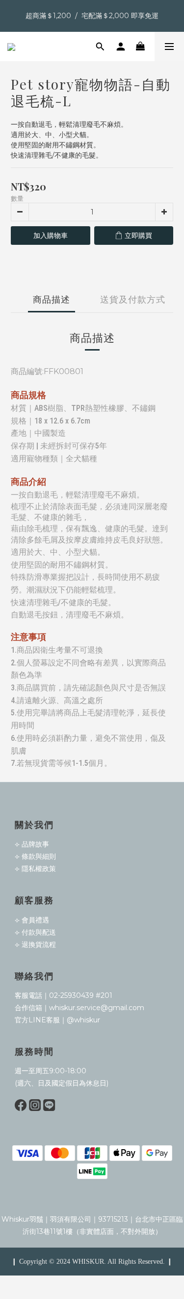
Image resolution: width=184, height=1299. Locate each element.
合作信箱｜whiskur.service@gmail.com (79, 1007)
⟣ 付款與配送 (35, 932)
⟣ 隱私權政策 (35, 868)
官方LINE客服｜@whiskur (57, 1020)
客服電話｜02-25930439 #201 (63, 995)
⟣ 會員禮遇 (32, 920)
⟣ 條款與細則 (35, 856)
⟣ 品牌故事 (32, 844)
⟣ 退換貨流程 (35, 944)
